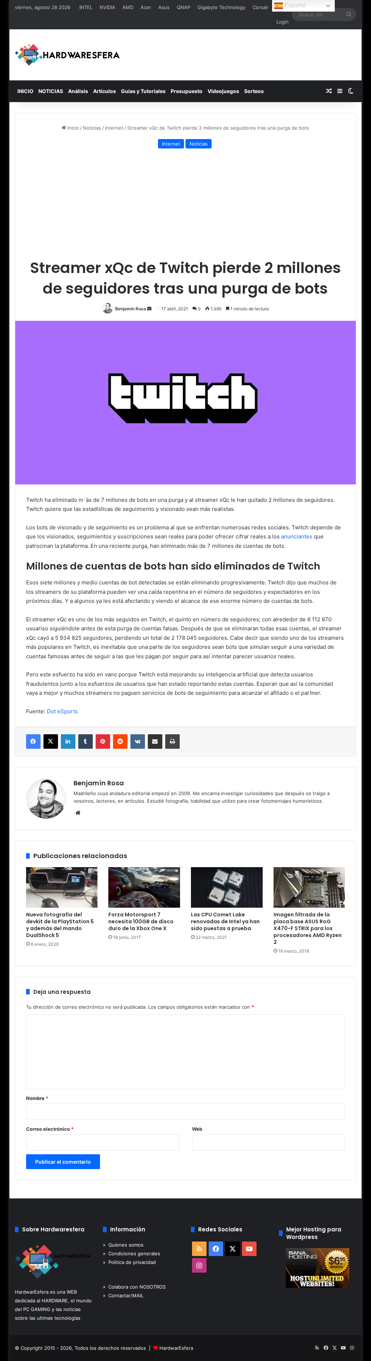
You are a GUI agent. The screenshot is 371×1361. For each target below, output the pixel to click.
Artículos (104, 91)
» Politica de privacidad (129, 1262)
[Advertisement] (185, 205)
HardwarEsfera (176, 1348)
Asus (164, 7)
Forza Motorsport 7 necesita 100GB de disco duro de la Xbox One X (141, 921)
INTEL (85, 7)
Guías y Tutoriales (143, 91)
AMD (127, 7)
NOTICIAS (50, 91)
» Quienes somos (123, 1245)
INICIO (25, 91)
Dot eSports (62, 711)
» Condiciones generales (131, 1253)
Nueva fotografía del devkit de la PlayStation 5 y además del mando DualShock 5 (60, 925)
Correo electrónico (50, 1129)
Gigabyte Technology (221, 7)
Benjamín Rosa (130, 308)
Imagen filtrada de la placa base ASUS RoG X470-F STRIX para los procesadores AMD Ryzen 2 (308, 928)
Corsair (260, 7)
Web (197, 1129)
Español (294, 5)
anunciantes (296, 536)
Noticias (92, 128)
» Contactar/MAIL (123, 1295)
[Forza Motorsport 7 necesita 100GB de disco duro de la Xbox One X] (144, 887)
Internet (114, 128)
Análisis (78, 91)
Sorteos (254, 91)
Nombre (37, 1098)
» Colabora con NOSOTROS (134, 1287)
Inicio (72, 128)
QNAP (183, 7)
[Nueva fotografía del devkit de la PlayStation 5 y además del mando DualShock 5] (62, 887)
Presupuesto (187, 91)
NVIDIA (107, 7)
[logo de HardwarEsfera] (67, 55)
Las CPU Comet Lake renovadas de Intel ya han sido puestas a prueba (225, 921)
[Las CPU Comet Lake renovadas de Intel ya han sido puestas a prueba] (227, 887)
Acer (146, 7)
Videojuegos (223, 91)
